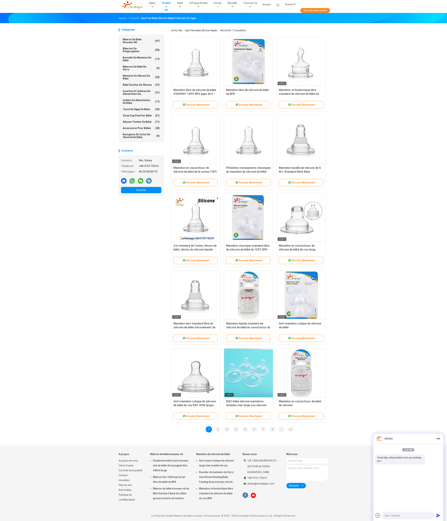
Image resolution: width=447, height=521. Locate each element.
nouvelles (124, 480)
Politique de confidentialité (127, 497)
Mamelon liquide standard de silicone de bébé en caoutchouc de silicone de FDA (248, 327)
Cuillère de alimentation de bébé (141, 101)
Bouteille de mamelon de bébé (141, 59)
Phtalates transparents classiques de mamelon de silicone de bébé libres (248, 171)
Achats (266, 4)
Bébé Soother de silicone (141, 84)
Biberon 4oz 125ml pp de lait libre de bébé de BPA (169, 479)
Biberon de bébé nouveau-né (141, 41)
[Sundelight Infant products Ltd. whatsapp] (132, 180)
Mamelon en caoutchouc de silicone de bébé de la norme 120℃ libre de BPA (195, 171)
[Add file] (377, 515)
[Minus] (438, 439)
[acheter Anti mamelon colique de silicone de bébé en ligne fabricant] (301, 295)
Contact (123, 475)
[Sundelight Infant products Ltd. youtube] (253, 495)
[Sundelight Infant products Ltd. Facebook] (245, 495)
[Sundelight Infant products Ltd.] (132, 5)
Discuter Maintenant (315, 10)
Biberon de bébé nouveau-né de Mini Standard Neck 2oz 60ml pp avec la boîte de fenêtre (171, 493)
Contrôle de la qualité (130, 470)
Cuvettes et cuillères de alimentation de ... (141, 92)
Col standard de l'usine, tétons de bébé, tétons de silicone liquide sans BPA (195, 249)
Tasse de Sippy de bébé (141, 109)
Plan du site (125, 485)
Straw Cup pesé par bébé (141, 115)
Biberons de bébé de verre (141, 68)
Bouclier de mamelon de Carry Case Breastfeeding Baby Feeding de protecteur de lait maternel (216, 477)
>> (290, 429)
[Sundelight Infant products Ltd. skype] (149, 180)
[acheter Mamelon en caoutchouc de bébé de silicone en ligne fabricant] (301, 373)
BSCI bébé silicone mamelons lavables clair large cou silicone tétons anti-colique (246, 405)
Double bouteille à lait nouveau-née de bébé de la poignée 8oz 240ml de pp (171, 465)
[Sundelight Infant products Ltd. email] (124, 180)
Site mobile (125, 490)
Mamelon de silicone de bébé (141, 77)
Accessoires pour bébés (141, 128)
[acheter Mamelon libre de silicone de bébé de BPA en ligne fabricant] (248, 61)
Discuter (141, 190)
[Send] (438, 515)
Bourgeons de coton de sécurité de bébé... (141, 136)
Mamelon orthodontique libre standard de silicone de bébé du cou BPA (299, 93)
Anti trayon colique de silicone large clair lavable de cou (216, 463)
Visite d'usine (126, 465)
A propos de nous (128, 460)
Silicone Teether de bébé (141, 121)
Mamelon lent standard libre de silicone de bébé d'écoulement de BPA (194, 327)
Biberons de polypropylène (141, 50)
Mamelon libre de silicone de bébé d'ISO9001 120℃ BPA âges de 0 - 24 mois (194, 93)
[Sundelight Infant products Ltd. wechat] (140, 180)
